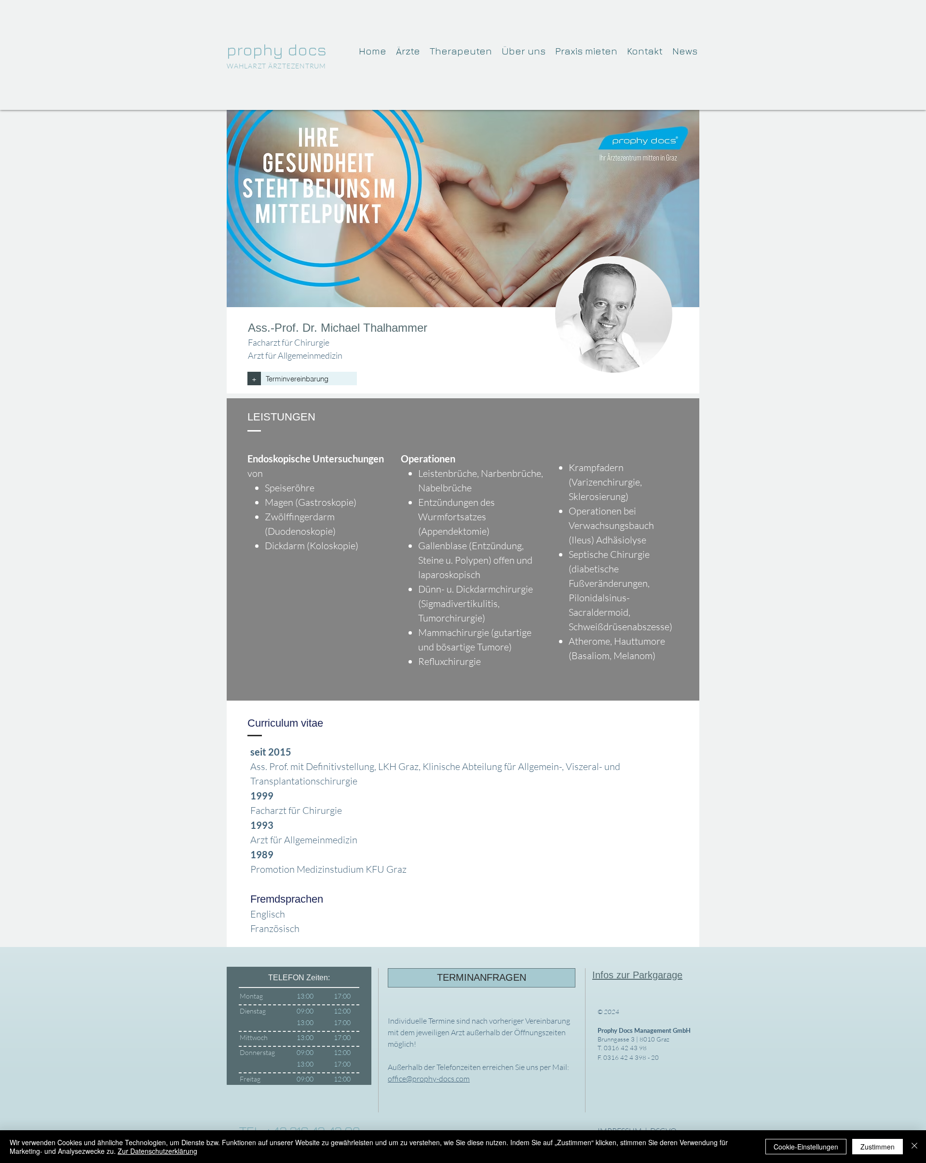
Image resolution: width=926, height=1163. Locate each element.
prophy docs (277, 49)
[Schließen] (914, 1146)
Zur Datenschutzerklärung (157, 1151)
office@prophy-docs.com (429, 1078)
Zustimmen (877, 1146)
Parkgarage (657, 975)
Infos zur (612, 975)
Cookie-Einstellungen (806, 1146)
